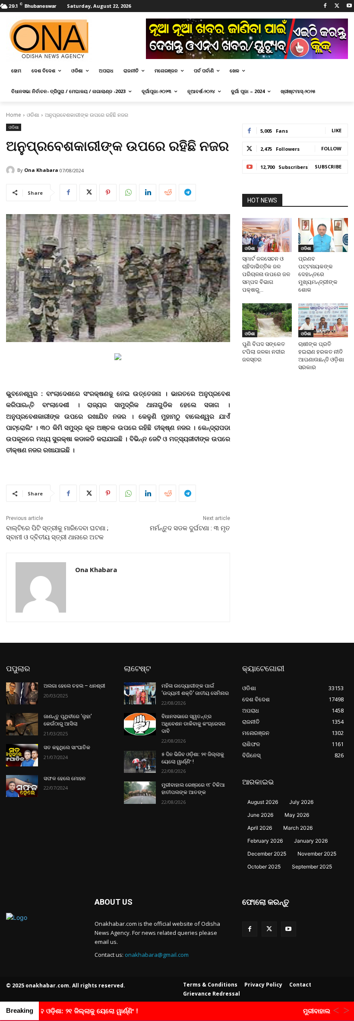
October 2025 (264, 866)
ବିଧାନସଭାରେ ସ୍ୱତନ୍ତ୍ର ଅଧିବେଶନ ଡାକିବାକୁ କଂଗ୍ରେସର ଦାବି (193, 723)
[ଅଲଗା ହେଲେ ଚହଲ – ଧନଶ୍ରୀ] (22, 693)
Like (336, 130)
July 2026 (301, 802)
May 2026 (296, 815)
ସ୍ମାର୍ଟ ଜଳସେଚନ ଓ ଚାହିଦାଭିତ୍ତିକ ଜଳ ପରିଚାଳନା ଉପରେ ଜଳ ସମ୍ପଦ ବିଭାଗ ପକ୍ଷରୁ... (266, 274)
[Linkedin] (147, 192)
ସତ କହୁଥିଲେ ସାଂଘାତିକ (67, 747)
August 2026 (262, 802)
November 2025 (316, 853)
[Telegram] (187, 192)
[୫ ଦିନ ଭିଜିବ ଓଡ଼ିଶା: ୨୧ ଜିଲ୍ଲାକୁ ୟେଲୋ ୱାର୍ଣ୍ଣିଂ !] (140, 762)
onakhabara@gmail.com (157, 955)
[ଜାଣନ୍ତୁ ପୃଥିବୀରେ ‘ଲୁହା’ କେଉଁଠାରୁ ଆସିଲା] (22, 724)
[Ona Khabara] (11, 170)
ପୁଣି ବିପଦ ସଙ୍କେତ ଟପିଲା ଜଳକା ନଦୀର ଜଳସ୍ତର (263, 352)
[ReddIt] (167, 192)
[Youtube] (349, 6)
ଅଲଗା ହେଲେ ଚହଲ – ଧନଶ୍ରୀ (74, 686)
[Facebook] (325, 6)
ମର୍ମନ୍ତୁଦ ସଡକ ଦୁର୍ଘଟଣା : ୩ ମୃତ (190, 528)
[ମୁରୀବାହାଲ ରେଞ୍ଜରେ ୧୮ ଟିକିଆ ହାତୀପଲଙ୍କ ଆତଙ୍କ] (140, 792)
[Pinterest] (108, 192)
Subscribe (328, 166)
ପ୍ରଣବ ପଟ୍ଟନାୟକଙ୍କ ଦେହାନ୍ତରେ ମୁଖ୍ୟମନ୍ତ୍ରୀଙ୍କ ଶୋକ (318, 274)
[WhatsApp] (127, 192)
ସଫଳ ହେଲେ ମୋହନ (64, 778)
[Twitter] (337, 6)
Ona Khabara (41, 170)
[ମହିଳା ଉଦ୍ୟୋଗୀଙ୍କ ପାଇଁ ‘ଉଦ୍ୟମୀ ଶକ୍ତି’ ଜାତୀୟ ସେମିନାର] (140, 693)
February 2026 (265, 840)
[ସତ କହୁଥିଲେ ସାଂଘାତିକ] (22, 755)
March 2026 (298, 828)
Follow (331, 148)
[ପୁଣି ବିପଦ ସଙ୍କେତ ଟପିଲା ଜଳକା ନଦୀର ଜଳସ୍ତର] (267, 320)
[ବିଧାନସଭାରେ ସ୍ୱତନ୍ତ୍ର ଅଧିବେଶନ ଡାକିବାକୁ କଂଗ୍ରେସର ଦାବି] (140, 724)
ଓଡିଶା (33, 114)
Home (13, 114)
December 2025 (266, 853)
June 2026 (260, 815)
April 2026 (259, 828)
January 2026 (311, 840)
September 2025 (312, 866)
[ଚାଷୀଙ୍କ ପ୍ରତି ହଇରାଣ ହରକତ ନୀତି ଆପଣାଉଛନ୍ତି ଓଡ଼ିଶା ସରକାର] (323, 320)
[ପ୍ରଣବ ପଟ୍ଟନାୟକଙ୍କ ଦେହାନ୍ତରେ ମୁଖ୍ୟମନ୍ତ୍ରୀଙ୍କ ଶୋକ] (323, 235)
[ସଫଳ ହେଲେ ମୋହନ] (22, 786)
